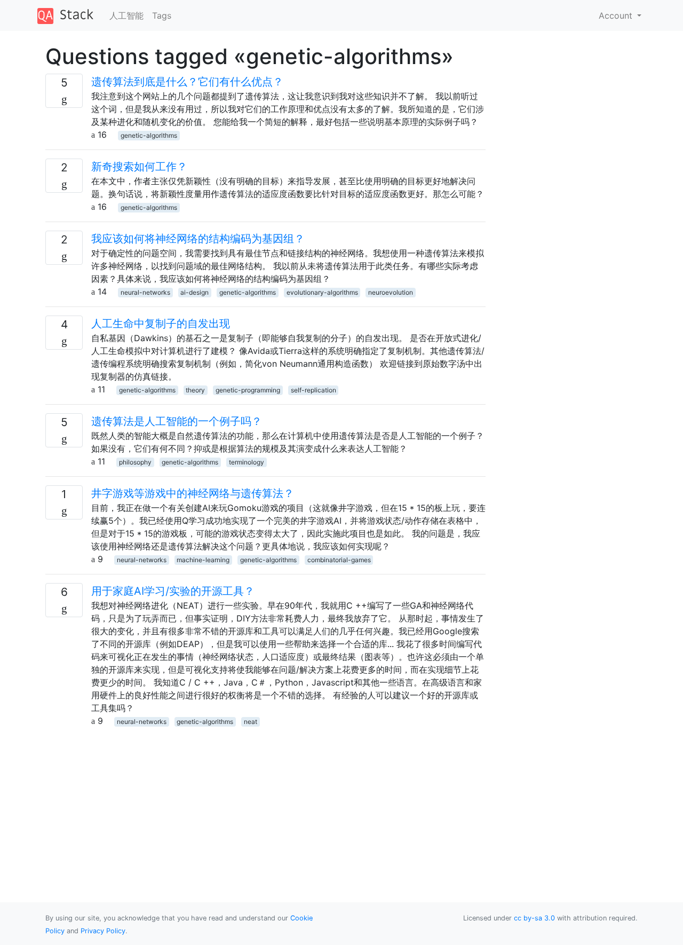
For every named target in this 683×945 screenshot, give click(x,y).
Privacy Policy (103, 931)
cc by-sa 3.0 (534, 918)
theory (195, 390)
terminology (246, 462)
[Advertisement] (265, 802)
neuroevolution (390, 292)
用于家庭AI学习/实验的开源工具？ (173, 591)
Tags (161, 15)
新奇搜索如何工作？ (139, 166)
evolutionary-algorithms (322, 292)
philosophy (135, 462)
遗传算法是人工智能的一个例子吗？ (176, 421)
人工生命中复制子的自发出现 (160, 323)
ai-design (194, 292)
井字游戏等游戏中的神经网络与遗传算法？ (192, 493)
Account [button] (617, 15)
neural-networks (145, 292)
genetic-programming (248, 390)
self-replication (313, 390)
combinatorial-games (339, 560)
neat (250, 722)
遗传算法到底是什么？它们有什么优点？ (187, 81)
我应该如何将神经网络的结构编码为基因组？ (198, 238)
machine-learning (203, 560)
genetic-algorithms (149, 135)
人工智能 (126, 15)
